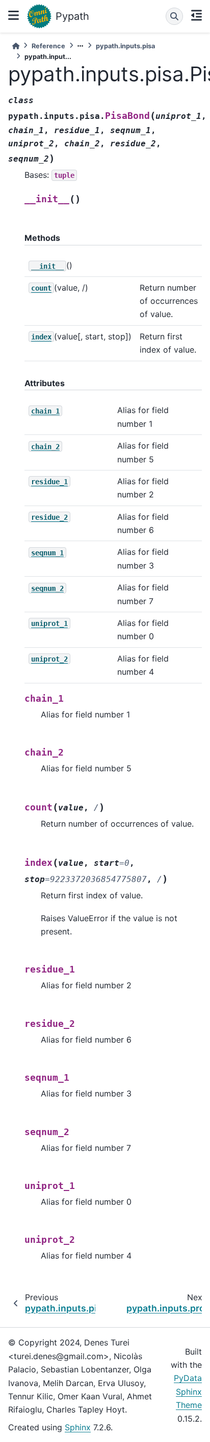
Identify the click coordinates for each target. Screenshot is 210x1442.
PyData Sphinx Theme (188, 1391)
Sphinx (78, 1427)
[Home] (15, 46)
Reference (48, 46)
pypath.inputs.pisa (125, 46)
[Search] (174, 16)
